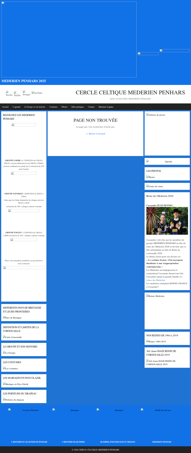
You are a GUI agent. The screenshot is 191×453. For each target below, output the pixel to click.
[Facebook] (9, 94)
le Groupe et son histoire (34, 106)
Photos (64, 106)
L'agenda (16, 106)
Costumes (53, 106)
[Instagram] (26, 94)
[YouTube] (37, 94)
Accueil (5, 106)
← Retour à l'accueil (95, 133)
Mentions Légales (106, 106)
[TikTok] (18, 94)
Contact (91, 106)
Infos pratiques (77, 106)
